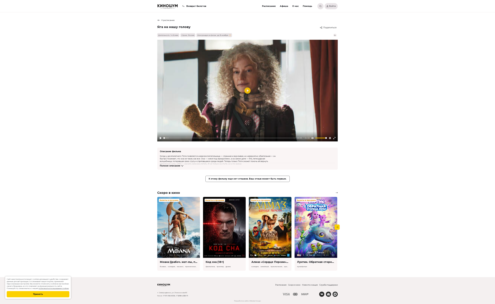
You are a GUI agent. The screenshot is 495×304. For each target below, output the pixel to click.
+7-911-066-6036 (169, 296)
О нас (295, 6)
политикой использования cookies (54, 288)
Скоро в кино (294, 285)
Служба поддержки (328, 285)
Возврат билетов (196, 6)
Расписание (269, 6)
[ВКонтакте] (321, 294)
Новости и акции (310, 285)
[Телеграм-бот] (328, 294)
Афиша (284, 6)
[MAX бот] (335, 294)
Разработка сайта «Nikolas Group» (247, 301)
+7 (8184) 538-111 (182, 296)
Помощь (307, 6)
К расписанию (168, 20)
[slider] (229, 138)
